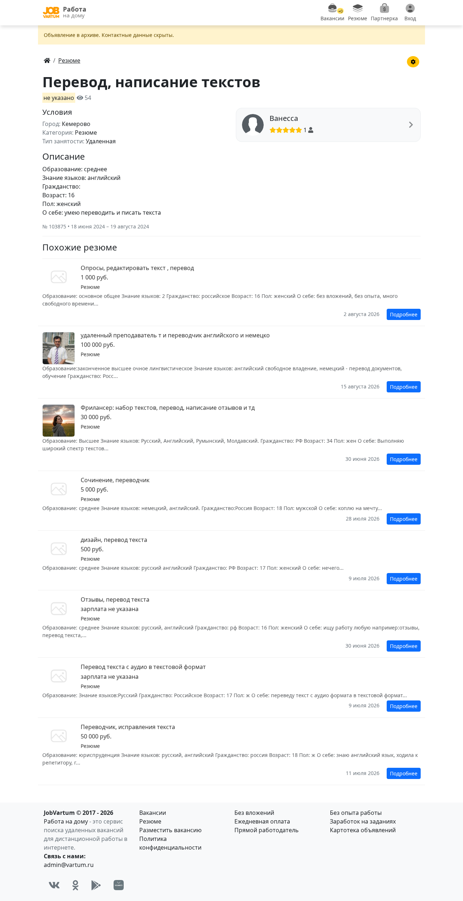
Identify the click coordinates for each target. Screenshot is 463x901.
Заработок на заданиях (363, 821)
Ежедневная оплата (262, 821)
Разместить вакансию (170, 830)
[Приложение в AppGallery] (118, 885)
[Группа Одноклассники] (76, 885)
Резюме (150, 821)
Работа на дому (66, 821)
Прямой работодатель (266, 830)
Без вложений (254, 813)
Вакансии (152, 813)
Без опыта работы (356, 813)
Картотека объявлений (363, 830)
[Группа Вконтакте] (54, 885)
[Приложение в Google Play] (96, 885)
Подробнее (403, 314)
